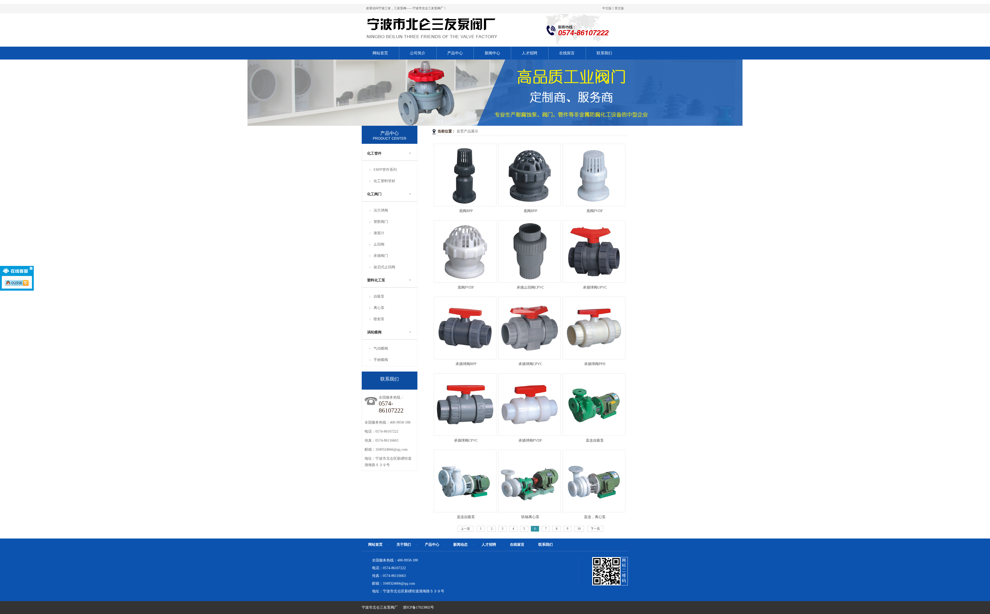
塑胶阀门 (381, 222)
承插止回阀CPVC (530, 287)
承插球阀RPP (466, 364)
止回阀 (379, 244)
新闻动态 (460, 544)
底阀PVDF (595, 211)
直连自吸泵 (595, 440)
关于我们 (404, 544)
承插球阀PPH (594, 364)
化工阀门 (374, 194)
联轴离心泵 (530, 517)
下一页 (595, 529)
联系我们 (545, 544)
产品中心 (432, 544)
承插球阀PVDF (530, 440)
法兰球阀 (381, 210)
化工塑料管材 (384, 181)
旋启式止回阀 (384, 267)
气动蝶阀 (381, 348)
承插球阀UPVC (595, 287)
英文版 (619, 8)
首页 (460, 131)
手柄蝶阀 (381, 360)
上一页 (465, 529)
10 (579, 529)
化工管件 (374, 153)
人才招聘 (489, 544)
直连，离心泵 (595, 517)
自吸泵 (379, 296)
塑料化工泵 (376, 280)
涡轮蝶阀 (374, 332)
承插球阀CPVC (530, 364)
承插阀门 (381, 256)
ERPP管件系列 (385, 170)
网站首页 (375, 544)
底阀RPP (466, 211)
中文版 (607, 8)
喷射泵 (379, 319)
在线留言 (517, 544)
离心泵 (379, 308)
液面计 (379, 233)
